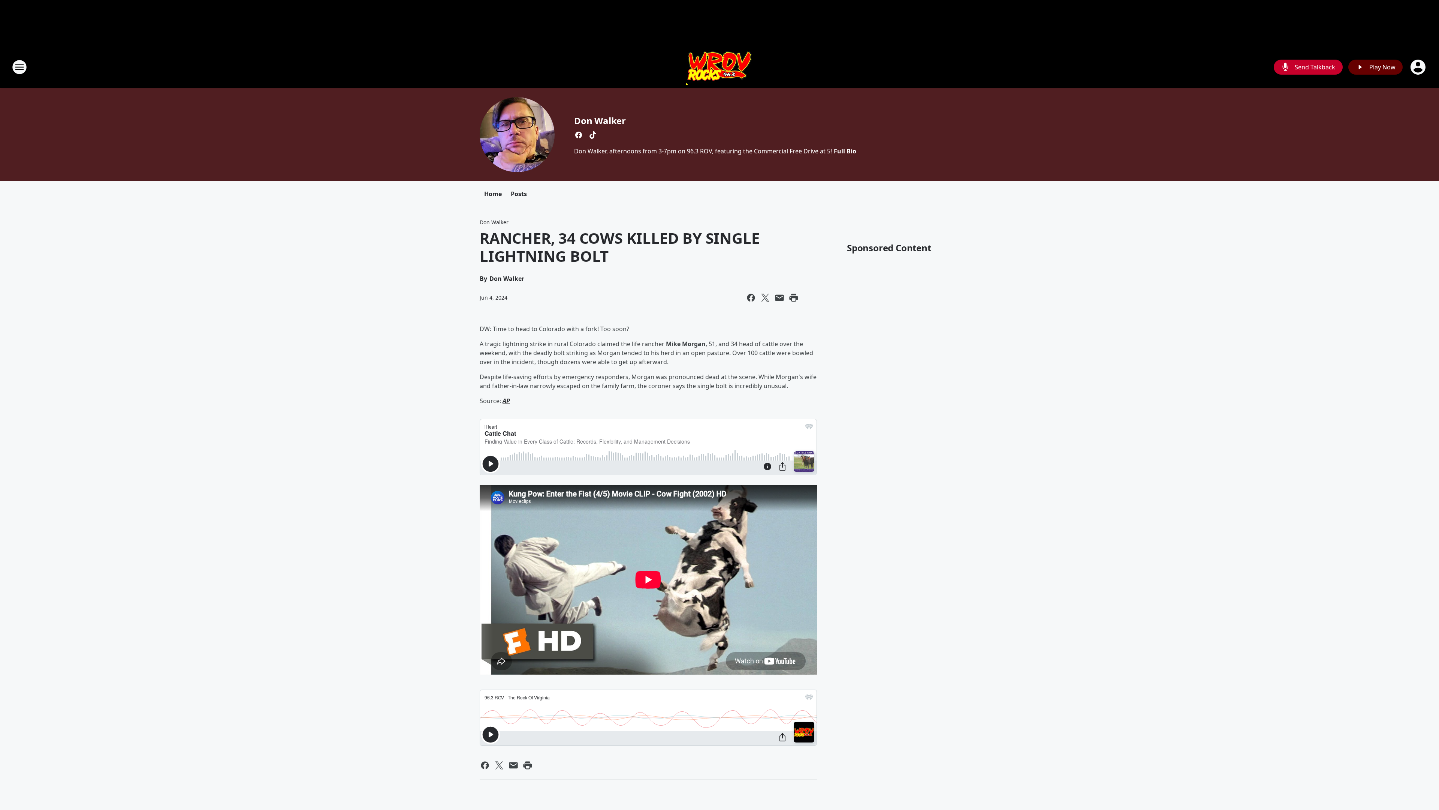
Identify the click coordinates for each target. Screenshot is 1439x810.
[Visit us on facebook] (578, 135)
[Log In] (1419, 67)
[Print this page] (793, 297)
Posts (519, 194)
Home (493, 194)
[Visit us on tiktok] (592, 135)
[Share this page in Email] (779, 297)
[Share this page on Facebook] (751, 297)
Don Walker (600, 120)
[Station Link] (719, 67)
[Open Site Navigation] (19, 67)
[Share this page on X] (765, 297)
